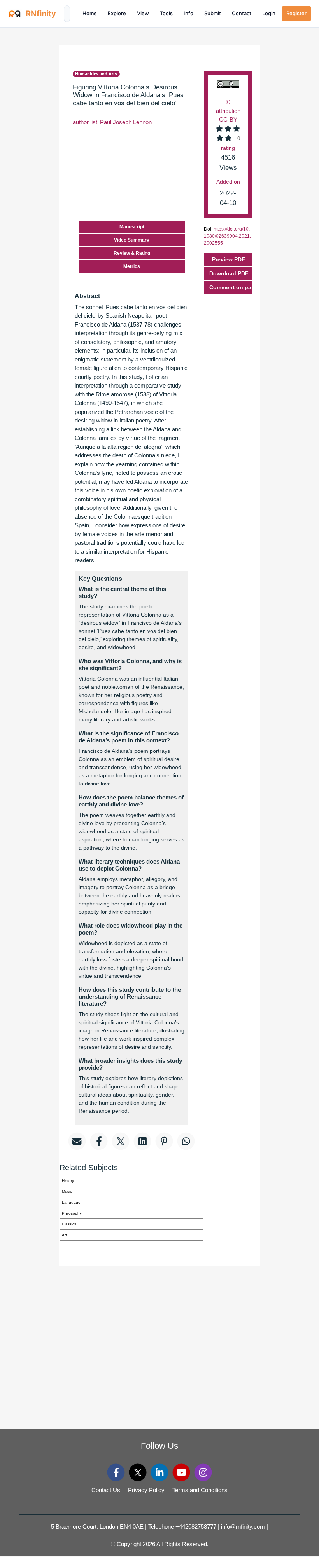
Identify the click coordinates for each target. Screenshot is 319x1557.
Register (296, 13)
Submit (212, 13)
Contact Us (105, 1490)
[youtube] (181, 1472)
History (68, 1180)
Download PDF (229, 273)
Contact (241, 13)
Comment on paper (230, 287)
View (143, 13)
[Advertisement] (295, 162)
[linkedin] (159, 1472)
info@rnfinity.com (243, 1526)
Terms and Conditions (200, 1490)
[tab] (228, 287)
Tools (166, 13)
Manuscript (131, 226)
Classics (69, 1224)
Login (268, 13)
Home (89, 13)
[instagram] (203, 1472)
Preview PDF (228, 259)
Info (188, 13)
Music (67, 1191)
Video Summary (131, 240)
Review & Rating (132, 253)
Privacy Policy (146, 1490)
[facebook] (116, 1472)
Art (64, 1235)
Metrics (131, 266)
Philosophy (72, 1213)
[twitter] (138, 1472)
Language (71, 1202)
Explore (117, 13)
